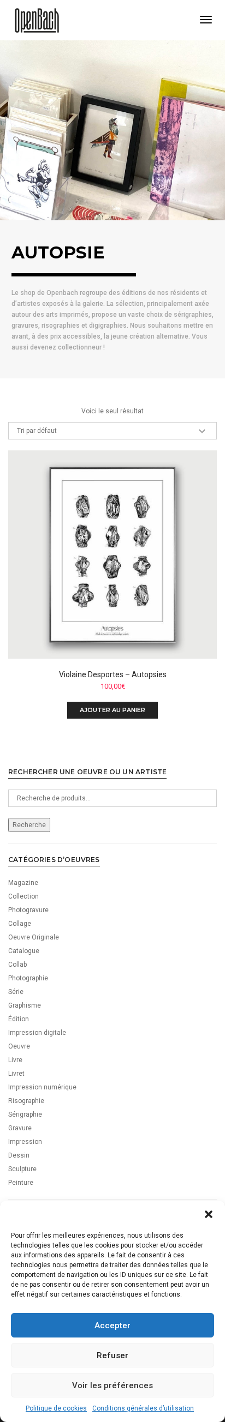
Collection (23, 896)
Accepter (112, 1325)
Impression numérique (42, 1087)
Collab (17, 964)
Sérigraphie (25, 1114)
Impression (25, 1142)
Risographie (26, 1101)
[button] (208, 1214)
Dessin (18, 1155)
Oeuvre (19, 1046)
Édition (18, 1019)
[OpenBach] (37, 19)
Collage (19, 923)
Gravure (20, 1128)
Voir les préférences (112, 1385)
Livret (16, 1073)
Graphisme (24, 1005)
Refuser (112, 1355)
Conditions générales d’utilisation (143, 1408)
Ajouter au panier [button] (112, 710)
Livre (15, 1060)
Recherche (29, 825)
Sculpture (22, 1169)
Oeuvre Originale (33, 937)
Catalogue (23, 951)
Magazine (23, 883)
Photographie (28, 978)
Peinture (20, 1182)
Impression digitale (37, 1033)
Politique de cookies (56, 1408)
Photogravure (28, 910)
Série (15, 992)
